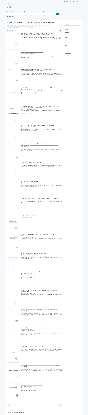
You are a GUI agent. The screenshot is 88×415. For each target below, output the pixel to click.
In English (72, 1)
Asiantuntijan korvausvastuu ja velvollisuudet (32, 346)
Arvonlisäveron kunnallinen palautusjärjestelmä (32, 162)
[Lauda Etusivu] (12, 4)
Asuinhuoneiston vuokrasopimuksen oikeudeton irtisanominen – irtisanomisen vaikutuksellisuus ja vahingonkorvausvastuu (40, 384)
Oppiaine (66, 40)
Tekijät (66, 26)
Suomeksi (66, 1)
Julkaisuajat (67, 29)
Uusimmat (67, 34)
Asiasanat (67, 32)
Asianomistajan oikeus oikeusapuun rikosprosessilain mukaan (36, 271)
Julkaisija (66, 42)
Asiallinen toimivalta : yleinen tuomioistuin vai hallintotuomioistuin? (37, 216)
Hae (32, 27)
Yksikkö (66, 37)
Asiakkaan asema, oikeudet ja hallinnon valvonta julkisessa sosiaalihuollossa (39, 198)
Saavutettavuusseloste (19, 412)
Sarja (66, 45)
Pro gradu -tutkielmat (22, 11)
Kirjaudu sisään (68, 53)
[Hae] (57, 14)
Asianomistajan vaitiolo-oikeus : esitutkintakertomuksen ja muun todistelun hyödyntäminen (39, 291)
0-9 (8, 25)
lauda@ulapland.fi (10, 412)
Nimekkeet (67, 24)
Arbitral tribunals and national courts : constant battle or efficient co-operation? (40, 87)
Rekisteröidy (67, 55)
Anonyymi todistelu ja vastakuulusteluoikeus (32, 52)
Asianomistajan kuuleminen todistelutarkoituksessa (33, 253)
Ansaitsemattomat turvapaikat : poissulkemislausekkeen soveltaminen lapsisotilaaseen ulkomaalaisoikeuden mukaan (38, 70)
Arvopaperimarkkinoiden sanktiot (29, 181)
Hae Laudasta (11, 16)
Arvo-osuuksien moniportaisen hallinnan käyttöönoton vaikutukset (37, 125)
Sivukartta (67, 48)
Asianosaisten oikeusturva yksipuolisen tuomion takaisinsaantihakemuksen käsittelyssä (39, 309)
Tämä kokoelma (12, 18)
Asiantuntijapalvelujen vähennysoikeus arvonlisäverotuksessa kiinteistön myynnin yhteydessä (40, 365)
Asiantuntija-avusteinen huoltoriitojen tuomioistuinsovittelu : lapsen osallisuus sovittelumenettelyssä (40, 328)
